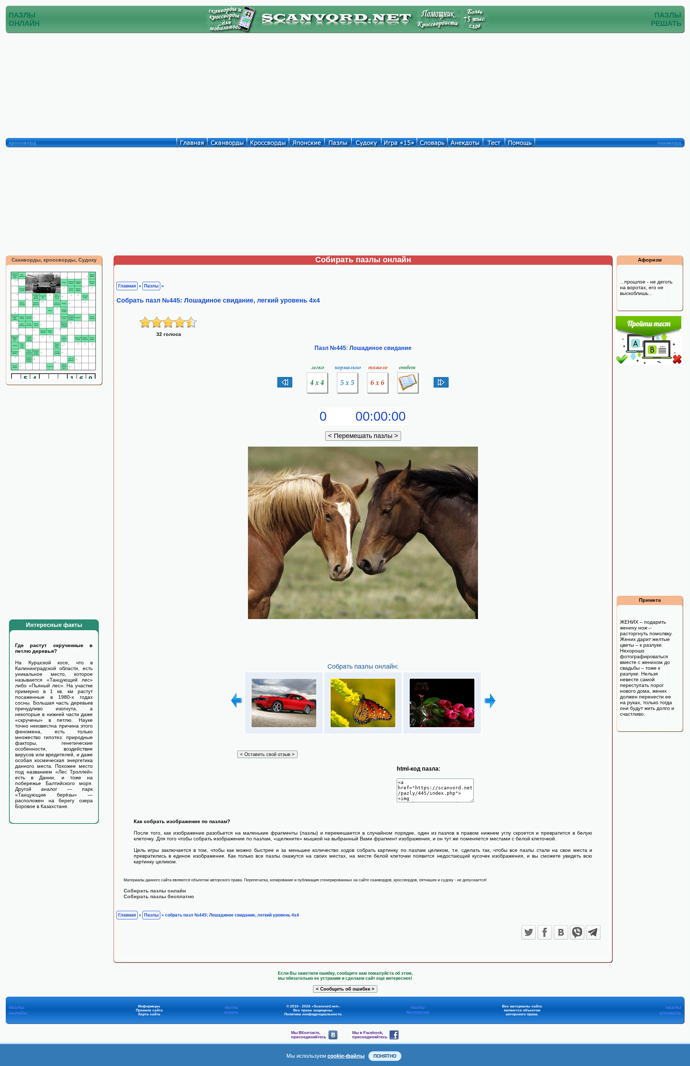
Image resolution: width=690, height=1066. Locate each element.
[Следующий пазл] (441, 387)
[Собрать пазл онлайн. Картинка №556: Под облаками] (284, 728)
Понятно (384, 1056)
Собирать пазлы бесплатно (159, 896)
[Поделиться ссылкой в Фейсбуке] (545, 932)
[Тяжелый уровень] (378, 394)
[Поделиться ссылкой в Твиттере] (528, 932)
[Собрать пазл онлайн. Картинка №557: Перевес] (363, 728)
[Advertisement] (345, 83)
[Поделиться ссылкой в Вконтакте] (561, 932)
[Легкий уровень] (318, 394)
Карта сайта (149, 1014)
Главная (127, 286)
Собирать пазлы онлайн (155, 891)
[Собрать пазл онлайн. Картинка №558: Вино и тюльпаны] (442, 728)
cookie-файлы (346, 1056)
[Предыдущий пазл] (285, 387)
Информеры (149, 1006)
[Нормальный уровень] (348, 394)
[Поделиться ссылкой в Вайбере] (577, 932)
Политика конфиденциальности (312, 1014)
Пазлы (151, 286)
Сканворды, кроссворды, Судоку (54, 260)
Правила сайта (149, 1010)
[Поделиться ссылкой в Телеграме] (593, 932)
